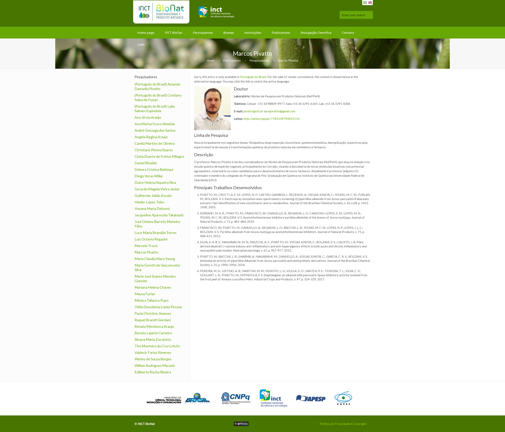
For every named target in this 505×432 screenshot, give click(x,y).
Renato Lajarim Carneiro (153, 333)
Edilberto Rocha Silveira (153, 372)
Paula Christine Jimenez (153, 313)
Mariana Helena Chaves (153, 287)
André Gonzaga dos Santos (155, 130)
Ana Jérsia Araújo (148, 117)
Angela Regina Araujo (151, 137)
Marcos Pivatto (146, 252)
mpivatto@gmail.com (281, 111)
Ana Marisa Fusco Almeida (155, 124)
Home (210, 60)
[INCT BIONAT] (185, 13)
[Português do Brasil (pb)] (365, 2)
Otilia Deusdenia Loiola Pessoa (158, 307)
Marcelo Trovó (146, 245)
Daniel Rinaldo (146, 163)
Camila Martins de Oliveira (155, 143)
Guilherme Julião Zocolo (153, 195)
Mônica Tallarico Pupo (151, 300)
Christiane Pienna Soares (154, 150)
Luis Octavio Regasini (151, 239)
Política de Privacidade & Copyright (343, 423)
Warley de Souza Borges (153, 359)
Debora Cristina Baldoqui (154, 169)
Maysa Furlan (145, 294)
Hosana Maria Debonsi (152, 208)
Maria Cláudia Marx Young (155, 258)
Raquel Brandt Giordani (153, 320)
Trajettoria (241, 424)
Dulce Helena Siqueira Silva (155, 182)
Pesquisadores (259, 60)
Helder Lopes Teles (149, 202)
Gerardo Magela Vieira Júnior (157, 189)
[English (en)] (370, 2)
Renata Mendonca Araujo (154, 326)
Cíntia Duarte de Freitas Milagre (159, 156)
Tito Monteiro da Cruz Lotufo (157, 346)
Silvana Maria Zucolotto (153, 339)
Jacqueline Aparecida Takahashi (159, 215)
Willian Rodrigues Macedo (155, 365)
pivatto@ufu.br (253, 111)
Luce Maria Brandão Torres (156, 232)
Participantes (232, 60)
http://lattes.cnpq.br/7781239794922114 (271, 118)
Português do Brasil (253, 77)
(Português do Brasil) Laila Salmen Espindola (155, 108)
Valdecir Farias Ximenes (153, 352)
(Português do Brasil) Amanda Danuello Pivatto (157, 86)
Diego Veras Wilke (149, 176)
